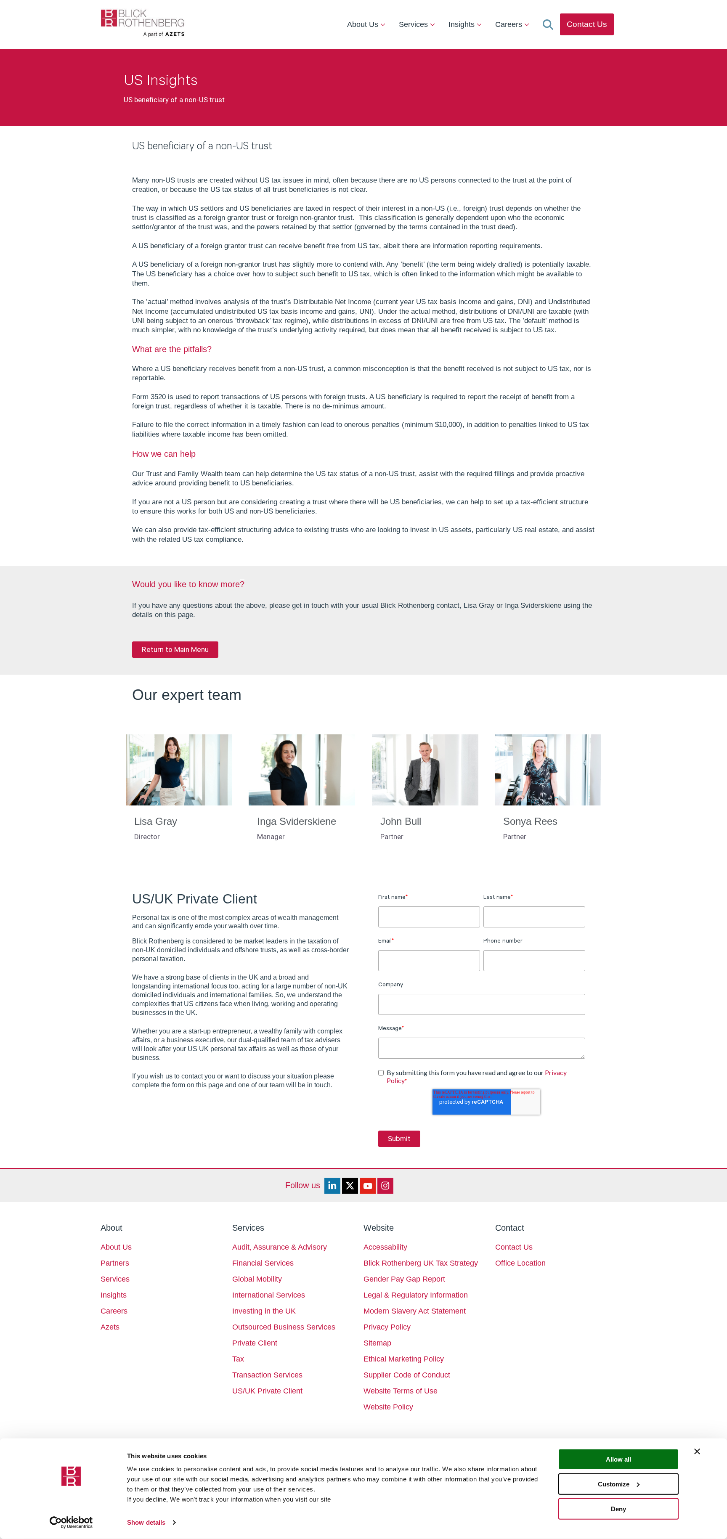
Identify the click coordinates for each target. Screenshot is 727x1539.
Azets (110, 1327)
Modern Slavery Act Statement (415, 1311)
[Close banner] (697, 1451)
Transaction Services (267, 1375)
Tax (238, 1359)
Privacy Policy (387, 1327)
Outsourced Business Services (283, 1327)
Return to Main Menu (175, 649)
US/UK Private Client (267, 1391)
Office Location (520, 1263)
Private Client (254, 1343)
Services (414, 24)
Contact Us (587, 24)
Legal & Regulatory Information (416, 1295)
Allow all (618, 1459)
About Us (363, 24)
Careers (509, 24)
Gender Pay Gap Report (404, 1279)
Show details (146, 1522)
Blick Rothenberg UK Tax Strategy (421, 1263)
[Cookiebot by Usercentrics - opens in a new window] (71, 1522)
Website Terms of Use (401, 1391)
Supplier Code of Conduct (407, 1375)
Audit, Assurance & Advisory (279, 1247)
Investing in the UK (264, 1311)
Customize (613, 1484)
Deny (618, 1508)
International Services (268, 1295)
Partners (115, 1263)
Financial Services (263, 1263)
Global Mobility (257, 1279)
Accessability (385, 1247)
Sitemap (377, 1343)
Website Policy (388, 1407)
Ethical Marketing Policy (404, 1359)
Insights (462, 24)
